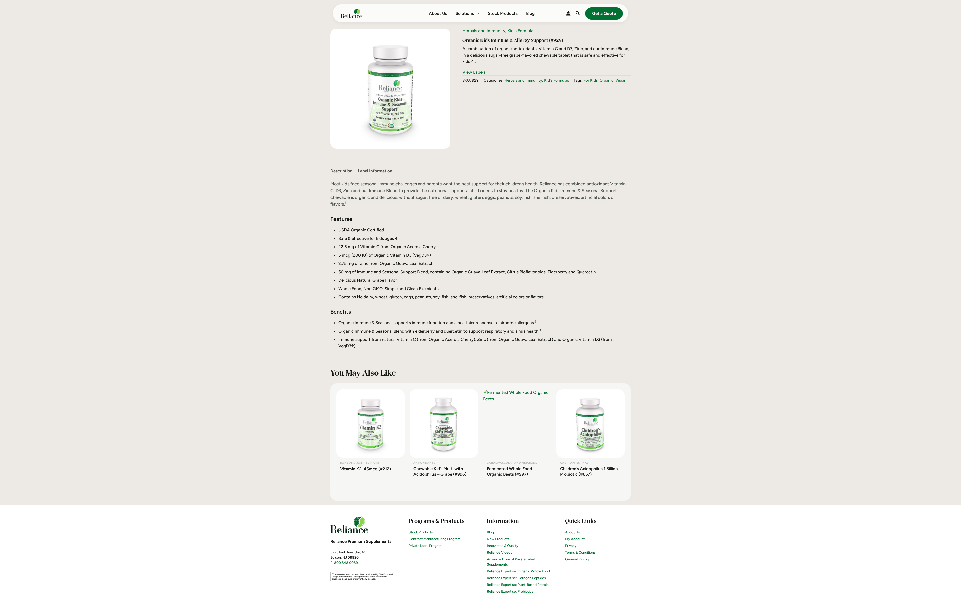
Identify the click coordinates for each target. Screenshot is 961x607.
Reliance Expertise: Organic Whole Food (518, 571)
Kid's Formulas (521, 30)
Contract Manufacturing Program (434, 539)
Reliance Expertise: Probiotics (510, 591)
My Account (575, 539)
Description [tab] (341, 170)
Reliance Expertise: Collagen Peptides (516, 578)
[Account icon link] (568, 13)
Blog (490, 532)
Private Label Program (425, 546)
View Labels (474, 72)
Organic (606, 80)
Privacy (571, 546)
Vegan (620, 80)
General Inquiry (577, 559)
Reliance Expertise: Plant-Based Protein (518, 585)
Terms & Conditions (580, 552)
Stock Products (421, 532)
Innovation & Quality (502, 546)
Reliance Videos (499, 552)
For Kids (591, 80)
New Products (498, 539)
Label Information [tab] (375, 170)
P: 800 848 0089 (344, 563)
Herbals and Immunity (483, 30)
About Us (572, 532)
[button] (476, 13)
